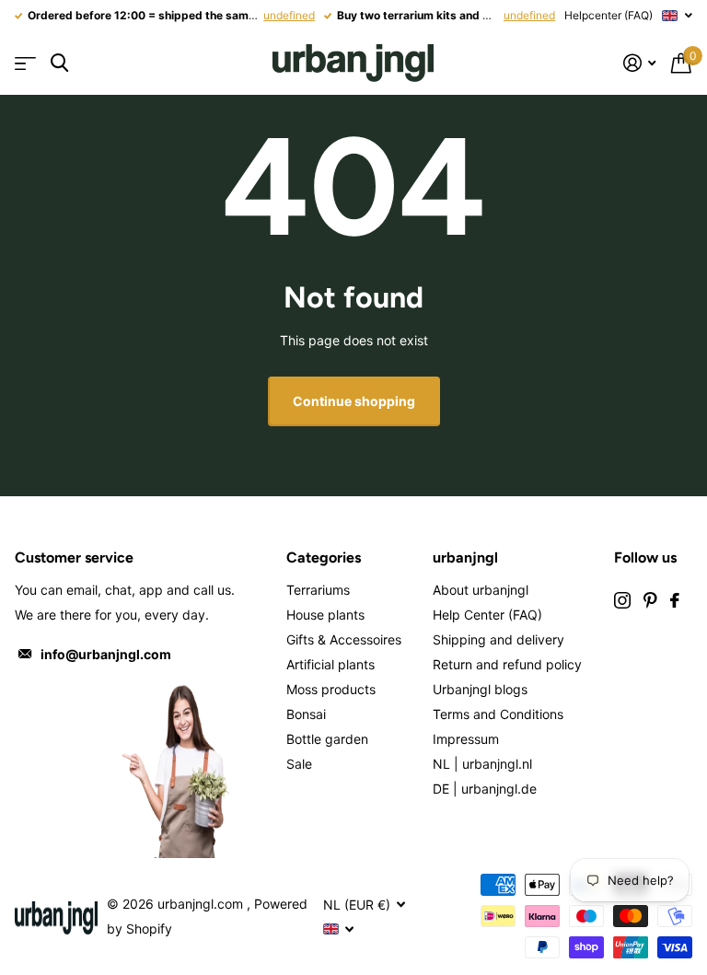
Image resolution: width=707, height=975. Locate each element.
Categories (323, 557)
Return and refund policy (507, 664)
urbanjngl (465, 557)
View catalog (25, 63)
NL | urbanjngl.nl (482, 764)
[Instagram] (622, 600)
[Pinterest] (650, 600)
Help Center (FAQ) (487, 614)
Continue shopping (354, 401)
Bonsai (306, 714)
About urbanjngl (480, 590)
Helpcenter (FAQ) (608, 15)
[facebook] (674, 600)
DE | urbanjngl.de (485, 788)
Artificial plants (330, 664)
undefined (289, 15)
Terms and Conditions (498, 714)
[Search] (59, 63)
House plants (325, 614)
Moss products (331, 689)
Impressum (466, 739)
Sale (299, 764)
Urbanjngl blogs (480, 689)
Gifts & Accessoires (343, 639)
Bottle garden (327, 739)
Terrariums (318, 590)
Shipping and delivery (498, 639)
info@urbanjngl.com (106, 654)
